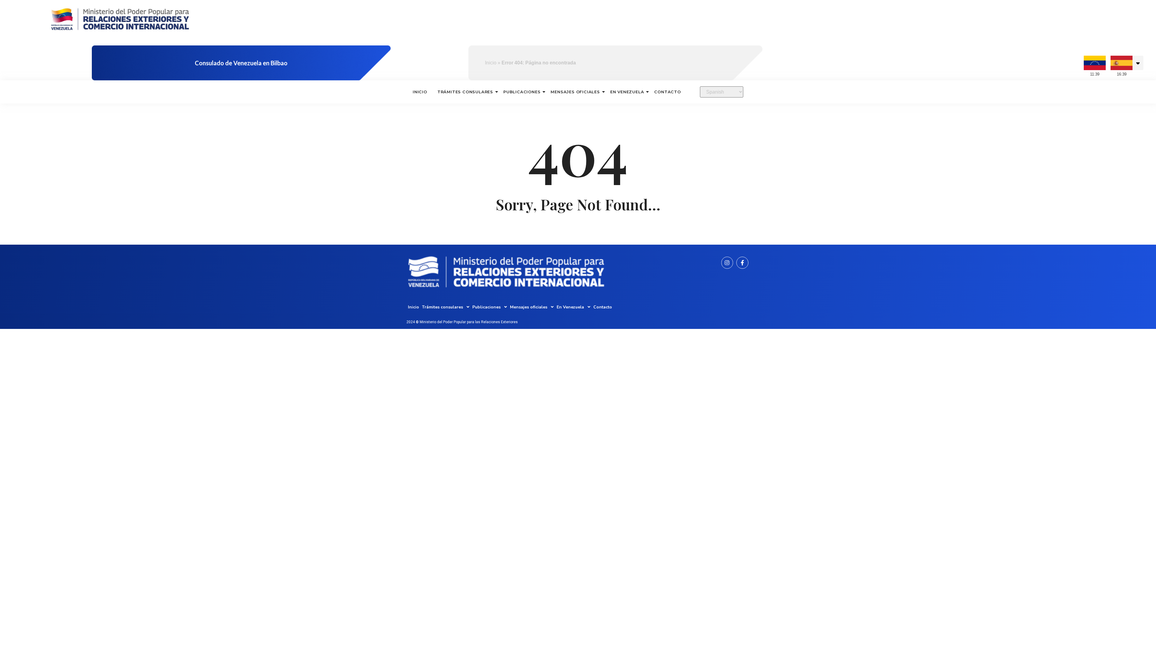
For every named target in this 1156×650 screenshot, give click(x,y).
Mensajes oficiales (575, 91)
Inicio (490, 62)
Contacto (667, 91)
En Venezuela (627, 91)
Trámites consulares (465, 91)
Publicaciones (521, 91)
